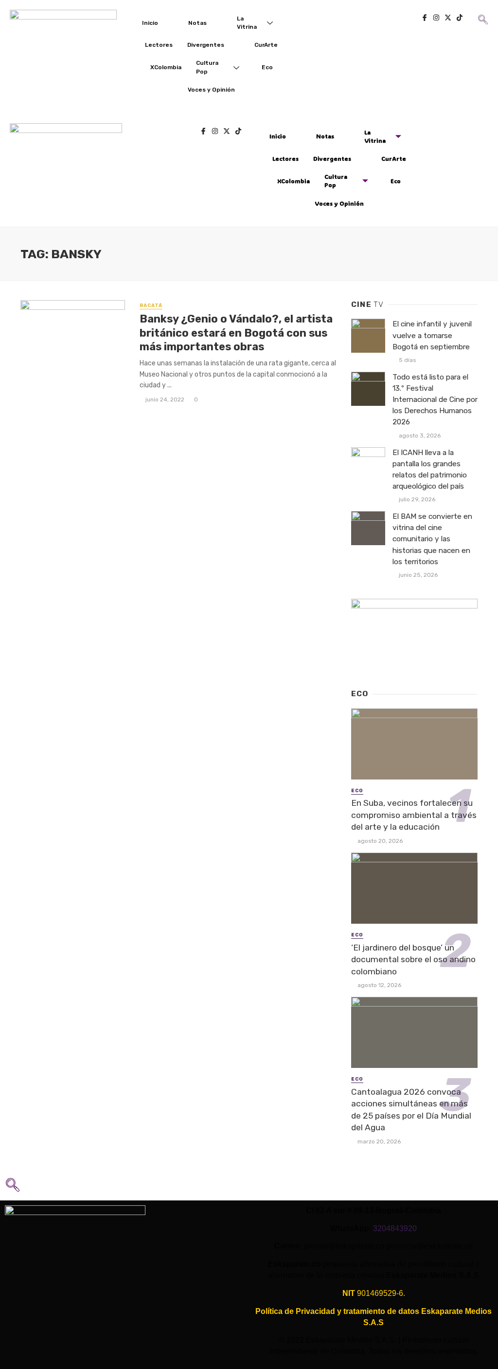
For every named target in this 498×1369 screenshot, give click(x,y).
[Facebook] (424, 19)
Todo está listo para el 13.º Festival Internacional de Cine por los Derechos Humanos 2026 (435, 399)
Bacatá (151, 305)
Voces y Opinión (211, 89)
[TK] (459, 19)
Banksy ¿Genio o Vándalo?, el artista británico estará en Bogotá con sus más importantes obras (236, 333)
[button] (482, 12)
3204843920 (395, 1228)
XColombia (165, 67)
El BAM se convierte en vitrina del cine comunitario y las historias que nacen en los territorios (432, 539)
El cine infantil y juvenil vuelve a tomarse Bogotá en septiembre (432, 335)
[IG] (436, 19)
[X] (448, 19)
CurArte (266, 44)
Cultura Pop (207, 67)
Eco (267, 67)
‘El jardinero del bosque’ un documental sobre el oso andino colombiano (413, 959)
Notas (197, 22)
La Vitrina (247, 22)
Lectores (159, 44)
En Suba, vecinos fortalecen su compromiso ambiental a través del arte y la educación (414, 815)
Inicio (150, 22)
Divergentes (205, 44)
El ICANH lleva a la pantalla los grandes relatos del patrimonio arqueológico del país (429, 469)
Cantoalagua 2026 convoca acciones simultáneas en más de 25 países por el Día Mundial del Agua (411, 1110)
